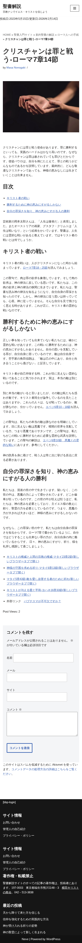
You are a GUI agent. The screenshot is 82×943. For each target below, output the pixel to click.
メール (11, 670)
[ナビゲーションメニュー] (74, 8)
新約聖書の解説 (45, 34)
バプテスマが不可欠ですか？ (42, 601)
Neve (25, 939)
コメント (14, 709)
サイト (11, 690)
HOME (7, 34)
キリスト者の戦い (18, 198)
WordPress (53, 939)
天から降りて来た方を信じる (21, 912)
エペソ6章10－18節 (58, 406)
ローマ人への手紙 (68, 34)
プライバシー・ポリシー (18, 835)
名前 (9, 657)
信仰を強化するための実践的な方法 (26, 919)
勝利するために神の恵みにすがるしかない (34, 204)
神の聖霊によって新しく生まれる (24, 932)
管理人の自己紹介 (14, 829)
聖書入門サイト (23, 34)
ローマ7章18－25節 (35, 267)
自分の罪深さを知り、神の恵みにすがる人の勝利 (38, 211)
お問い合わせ (11, 822)
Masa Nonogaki (15, 67)
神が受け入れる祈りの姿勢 (20, 925)
